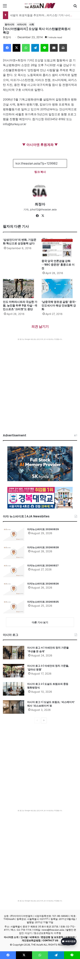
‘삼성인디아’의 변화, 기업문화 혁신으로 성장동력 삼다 (19, 241)
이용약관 (70, 937)
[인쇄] (63, 48)
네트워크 (34, 937)
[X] (16, 48)
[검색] (75, 7)
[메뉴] (5, 7)
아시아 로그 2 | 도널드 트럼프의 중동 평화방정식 (47, 686)
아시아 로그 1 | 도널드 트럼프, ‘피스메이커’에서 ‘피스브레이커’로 (51, 704)
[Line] (44, 48)
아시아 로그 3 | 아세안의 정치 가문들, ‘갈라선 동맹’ (48, 667)
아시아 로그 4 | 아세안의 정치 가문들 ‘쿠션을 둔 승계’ (48, 649)
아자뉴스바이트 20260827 (43, 565)
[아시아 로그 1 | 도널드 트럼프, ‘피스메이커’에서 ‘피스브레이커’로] (13, 707)
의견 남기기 (40, 326)
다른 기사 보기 (40, 622)
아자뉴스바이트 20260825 (43, 602)
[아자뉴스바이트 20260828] (13, 552)
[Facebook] (7, 48)
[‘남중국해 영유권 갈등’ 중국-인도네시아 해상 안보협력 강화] (59, 288)
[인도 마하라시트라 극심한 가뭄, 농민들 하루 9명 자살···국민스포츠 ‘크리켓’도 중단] (20, 288)
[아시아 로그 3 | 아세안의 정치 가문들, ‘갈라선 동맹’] (13, 670)
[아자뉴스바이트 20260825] (13, 606)
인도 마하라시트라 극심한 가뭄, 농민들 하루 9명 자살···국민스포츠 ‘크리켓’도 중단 (20, 305)
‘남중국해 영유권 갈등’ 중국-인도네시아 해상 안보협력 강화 (59, 305)
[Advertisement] (40, 382)
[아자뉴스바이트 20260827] (13, 570)
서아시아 (21, 24)
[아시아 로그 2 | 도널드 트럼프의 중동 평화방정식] (13, 689)
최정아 (7, 37)
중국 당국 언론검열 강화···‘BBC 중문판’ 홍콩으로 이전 (58, 264)
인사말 (24, 937)
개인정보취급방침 (31, 940)
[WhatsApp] (26, 48)
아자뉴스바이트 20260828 (43, 547)
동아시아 (9, 24)
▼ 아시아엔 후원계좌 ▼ (40, 145)
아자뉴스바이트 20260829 (43, 529)
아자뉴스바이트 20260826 (43, 583)
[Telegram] (35, 48)
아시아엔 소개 (11, 937)
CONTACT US (50, 940)
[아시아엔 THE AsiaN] (40, 5)
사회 (31, 24)
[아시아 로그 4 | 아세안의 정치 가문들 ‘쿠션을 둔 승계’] (13, 652)
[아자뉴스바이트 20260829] (13, 534)
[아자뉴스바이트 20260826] (13, 588)
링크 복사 (40, 171)
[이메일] (54, 48)
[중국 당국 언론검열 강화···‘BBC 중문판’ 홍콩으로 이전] (59, 247)
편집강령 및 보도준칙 (52, 937)
